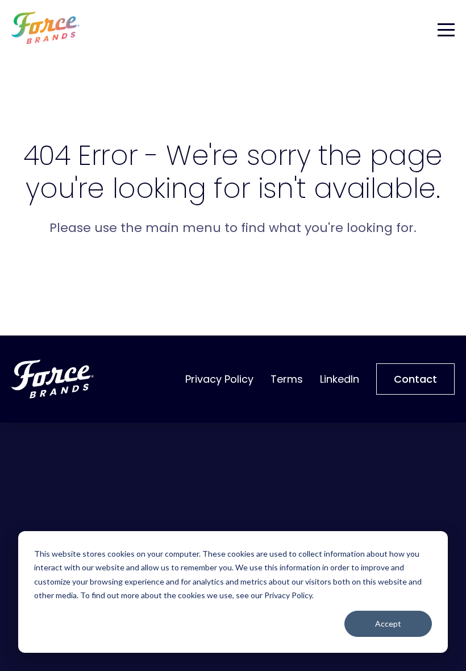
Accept (388, 623)
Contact (415, 379)
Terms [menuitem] (287, 379)
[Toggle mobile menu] (446, 28)
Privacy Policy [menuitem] (219, 379)
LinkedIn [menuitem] (339, 379)
